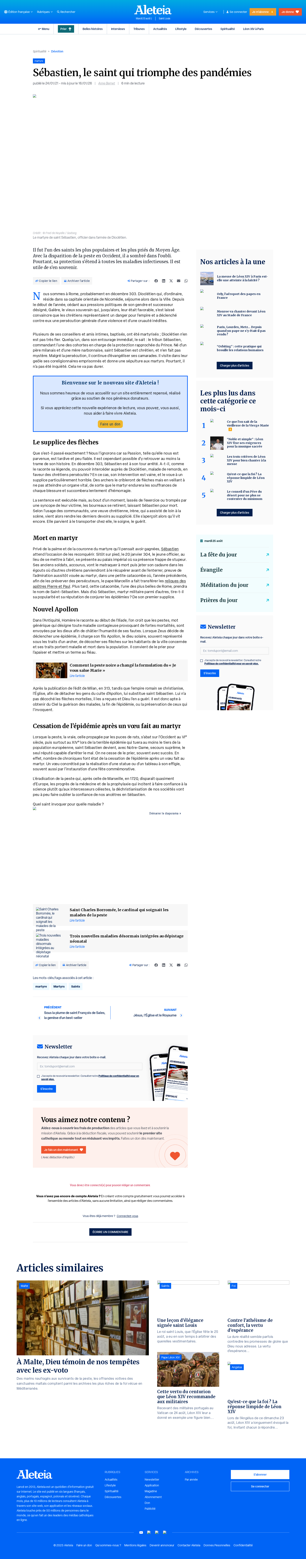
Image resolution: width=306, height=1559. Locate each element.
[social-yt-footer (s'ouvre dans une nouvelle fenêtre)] (141, 1532)
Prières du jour (219, 600)
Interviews (118, 29)
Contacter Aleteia (189, 1545)
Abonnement (153, 1497)
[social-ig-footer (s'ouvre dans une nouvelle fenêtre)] (165, 1532)
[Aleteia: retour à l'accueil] (153, 9)
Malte (24, 1286)
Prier (63, 29)
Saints (75, 986)
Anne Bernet (106, 83)
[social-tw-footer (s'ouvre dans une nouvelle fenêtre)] (157, 1532)
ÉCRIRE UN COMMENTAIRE (110, 1232)
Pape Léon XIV (170, 1357)
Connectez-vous (127, 1216)
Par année (191, 1479)
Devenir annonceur (162, 1545)
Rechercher (67, 12)
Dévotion (57, 51)
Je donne (288, 12)
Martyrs (59, 986)
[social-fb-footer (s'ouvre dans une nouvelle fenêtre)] (149, 1532)
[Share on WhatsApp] (186, 281)
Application (152, 1485)
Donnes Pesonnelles (217, 1545)
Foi (234, 1286)
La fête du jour (218, 554)
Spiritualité (227, 29)
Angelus (237, 1367)
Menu (45, 29)
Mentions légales (135, 1545)
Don (147, 1503)
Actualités (160, 29)
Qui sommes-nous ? (108, 1545)
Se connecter (238, 12)
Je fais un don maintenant (61, 1150)
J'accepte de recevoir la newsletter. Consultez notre (90, 1077)
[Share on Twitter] (171, 281)
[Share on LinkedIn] (163, 281)
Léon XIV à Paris (253, 29)
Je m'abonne (260, 12)
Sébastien (170, 549)
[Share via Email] (178, 281)
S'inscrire (46, 1089)
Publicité (150, 1509)
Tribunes (139, 29)
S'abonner (260, 1474)
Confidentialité (243, 1545)
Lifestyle (181, 29)
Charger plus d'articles (234, 365)
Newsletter (152, 1479)
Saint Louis (164, 18)
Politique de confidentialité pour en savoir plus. (231, 663)
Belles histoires (93, 29)
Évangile (211, 570)
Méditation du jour (224, 585)
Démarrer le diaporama (164, 813)
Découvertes (203, 29)
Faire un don (110, 424)
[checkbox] (38, 1076)
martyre (41, 986)
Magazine (151, 1491)
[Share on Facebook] (156, 281)
